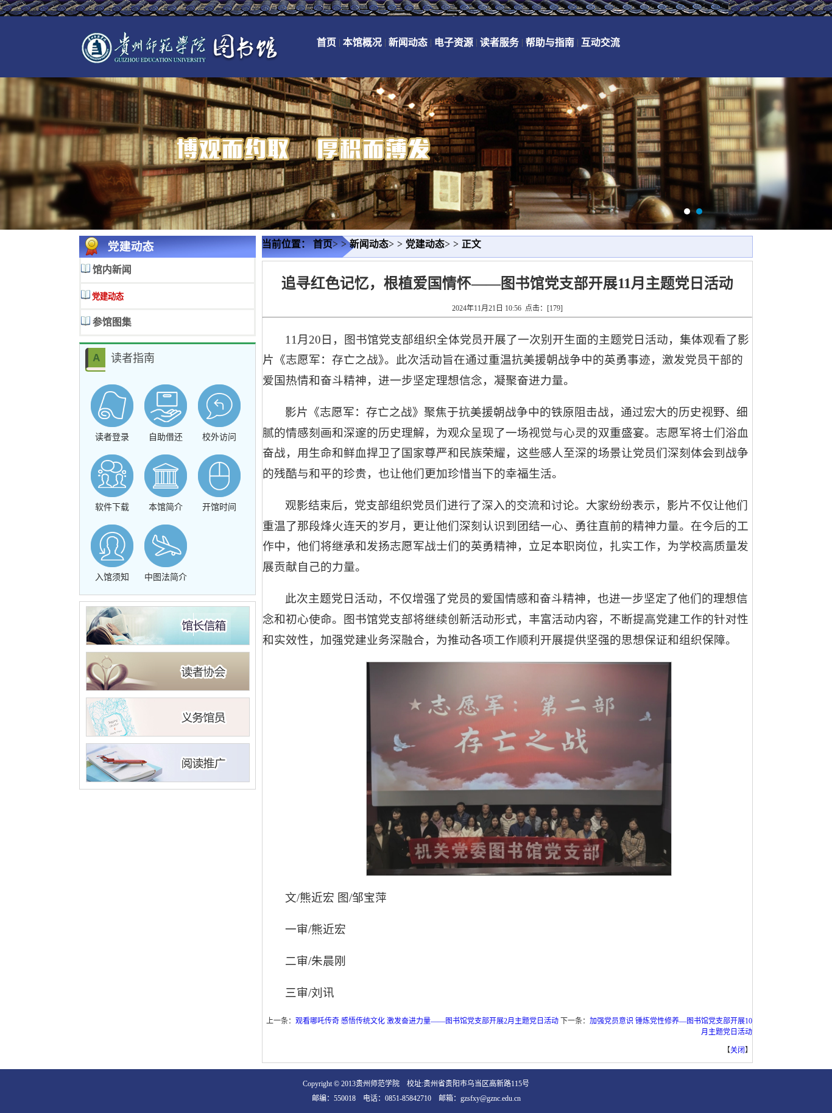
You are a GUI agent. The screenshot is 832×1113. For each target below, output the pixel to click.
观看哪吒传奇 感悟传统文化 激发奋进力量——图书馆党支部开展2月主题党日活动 (427, 1021)
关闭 (737, 1050)
